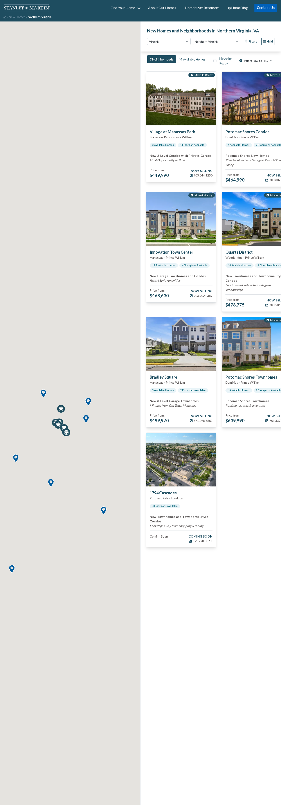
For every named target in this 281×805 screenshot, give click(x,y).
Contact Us (266, 7)
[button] (88, 402)
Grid (270, 41)
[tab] (161, 59)
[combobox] (169, 41)
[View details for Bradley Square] (181, 344)
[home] (4, 16)
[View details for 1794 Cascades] (181, 459)
